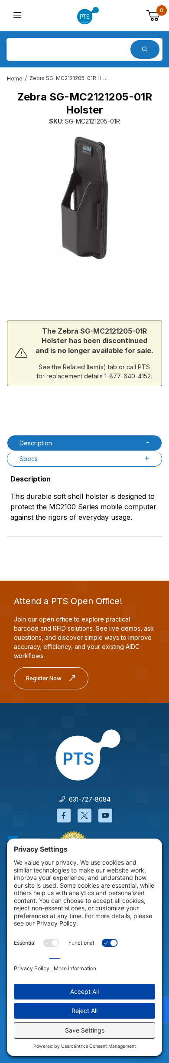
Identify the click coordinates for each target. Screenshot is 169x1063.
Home (15, 78)
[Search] (144, 49)
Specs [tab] (29, 458)
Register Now (44, 678)
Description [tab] (36, 443)
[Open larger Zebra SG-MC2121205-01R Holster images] (84, 198)
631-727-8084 (87, 799)
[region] (84, 286)
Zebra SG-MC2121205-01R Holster (68, 78)
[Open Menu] (17, 16)
